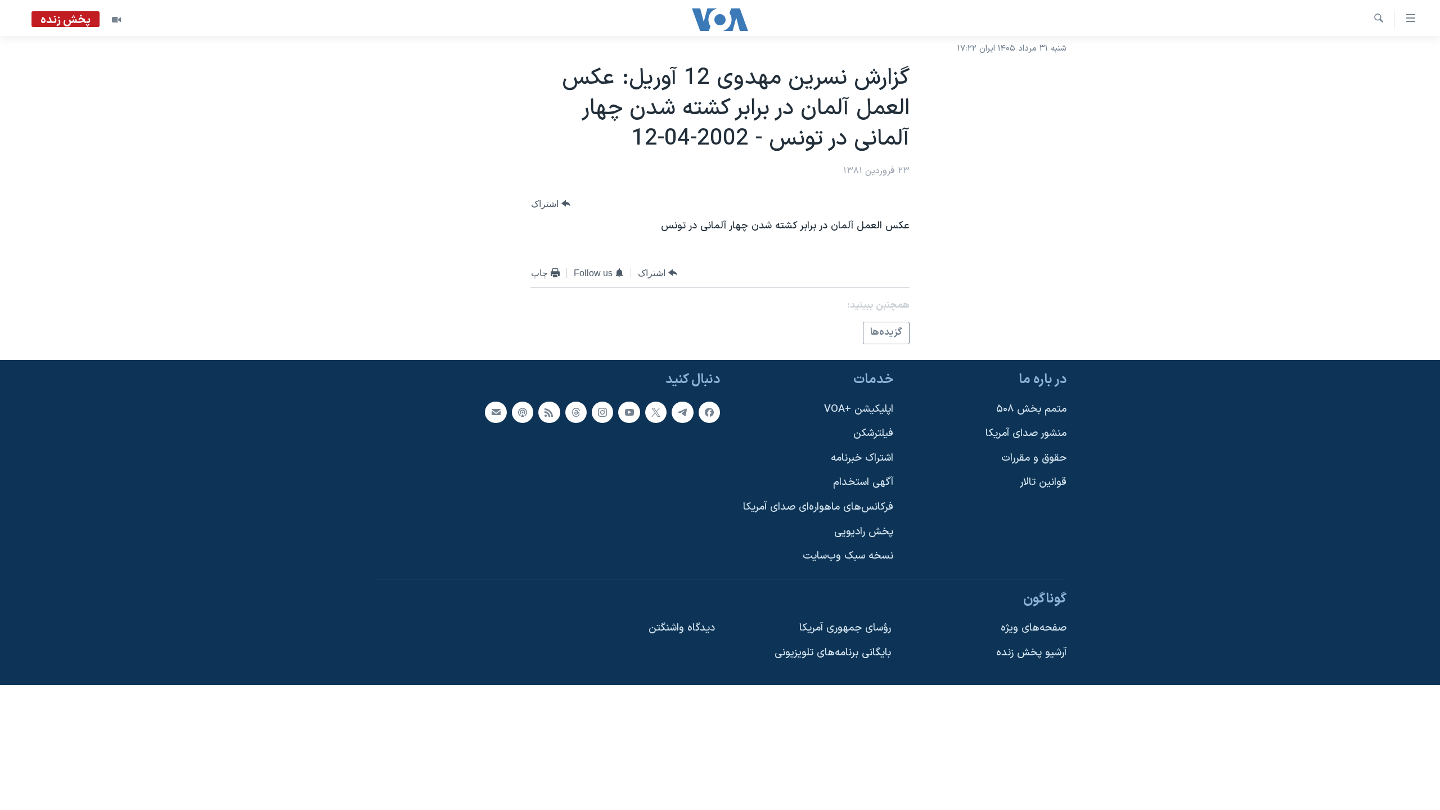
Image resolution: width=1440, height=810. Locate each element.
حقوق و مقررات (1033, 457)
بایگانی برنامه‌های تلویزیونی (833, 652)
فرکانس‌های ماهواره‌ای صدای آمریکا (818, 507)
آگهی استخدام (863, 482)
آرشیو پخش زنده (1031, 652)
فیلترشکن (873, 433)
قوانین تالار (1043, 482)
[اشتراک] (495, 411)
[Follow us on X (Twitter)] (656, 411)
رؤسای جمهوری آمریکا (845, 628)
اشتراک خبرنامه (862, 457)
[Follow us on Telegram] (682, 411)
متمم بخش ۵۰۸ (1031, 408)
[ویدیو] (116, 19)
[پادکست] (522, 411)
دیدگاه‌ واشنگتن (682, 628)
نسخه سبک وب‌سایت (848, 556)
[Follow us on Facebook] (709, 411)
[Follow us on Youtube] (629, 411)
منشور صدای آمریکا (1026, 433)
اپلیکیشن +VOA (858, 408)
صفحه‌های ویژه (1033, 628)
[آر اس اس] (549, 411)
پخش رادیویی (863, 531)
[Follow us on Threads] (576, 411)
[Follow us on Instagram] (602, 411)
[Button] (550, 204)
